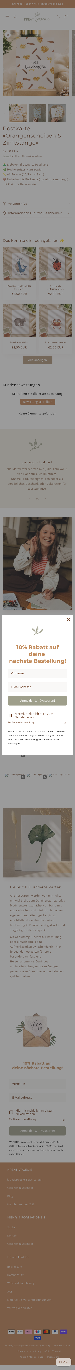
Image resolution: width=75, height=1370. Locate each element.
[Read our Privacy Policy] (65, 723)
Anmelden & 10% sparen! (37, 701)
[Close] (68, 619)
